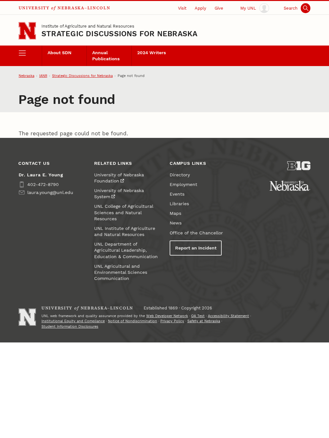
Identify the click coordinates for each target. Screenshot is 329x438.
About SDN (59, 52)
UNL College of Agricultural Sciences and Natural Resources (123, 212)
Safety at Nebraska (203, 321)
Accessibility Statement (228, 316)
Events (177, 194)
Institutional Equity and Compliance (73, 321)
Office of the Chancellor (196, 233)
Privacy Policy (172, 321)
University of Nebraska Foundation (119, 178)
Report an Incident (196, 248)
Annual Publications (106, 56)
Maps (175, 213)
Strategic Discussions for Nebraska (119, 33)
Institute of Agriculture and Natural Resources (87, 26)
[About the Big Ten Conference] (298, 166)
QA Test (198, 316)
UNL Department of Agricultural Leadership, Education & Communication (126, 250)
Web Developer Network (167, 316)
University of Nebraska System (119, 193)
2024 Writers (151, 52)
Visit (182, 8)
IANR (43, 76)
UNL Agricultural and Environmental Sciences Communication (120, 272)
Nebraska (26, 76)
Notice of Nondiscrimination (132, 321)
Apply (200, 8)
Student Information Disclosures (69, 326)
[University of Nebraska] (290, 186)
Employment (183, 184)
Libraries (179, 203)
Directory (180, 175)
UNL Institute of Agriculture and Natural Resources (124, 231)
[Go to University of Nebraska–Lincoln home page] (27, 30)
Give (219, 8)
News (176, 223)
